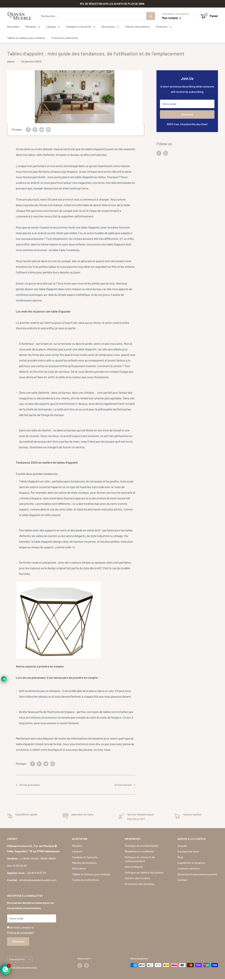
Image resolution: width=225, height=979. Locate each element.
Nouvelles (13, 26)
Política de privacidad (20, 932)
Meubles (31, 26)
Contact (182, 879)
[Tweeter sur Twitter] (41, 129)
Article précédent (29, 784)
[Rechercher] (150, 16)
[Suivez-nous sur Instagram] (165, 153)
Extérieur (162, 26)
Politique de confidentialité (141, 845)
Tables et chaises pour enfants (26, 37)
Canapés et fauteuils (78, 26)
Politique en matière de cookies (144, 872)
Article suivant (123, 784)
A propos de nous (188, 851)
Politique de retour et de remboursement (140, 859)
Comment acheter (189, 868)
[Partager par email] (48, 129)
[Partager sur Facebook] (28, 129)
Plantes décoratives (137, 26)
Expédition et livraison (191, 862)
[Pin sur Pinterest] (35, 129)
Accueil (182, 845)
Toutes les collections (64, 37)
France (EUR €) (17, 959)
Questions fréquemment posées (197, 874)
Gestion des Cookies (137, 878)
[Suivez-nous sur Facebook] (158, 153)
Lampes (51, 26)
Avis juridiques (134, 866)
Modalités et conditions (139, 851)
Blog (180, 857)
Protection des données (140, 884)
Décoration (108, 26)
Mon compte (170, 18)
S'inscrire (187, 114)
